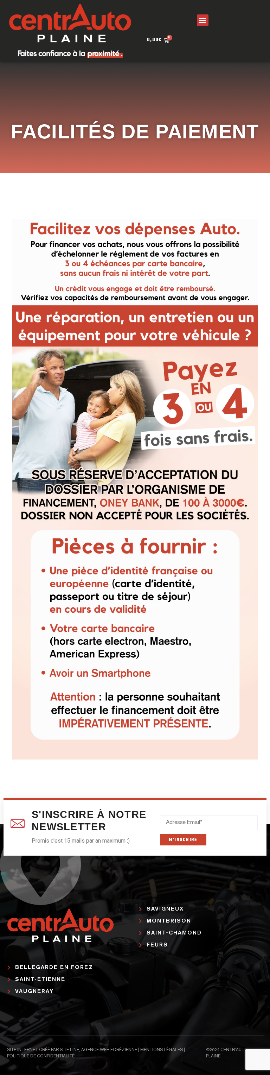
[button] (202, 20)
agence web (95, 1050)
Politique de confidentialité (41, 1056)
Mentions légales (161, 1050)
